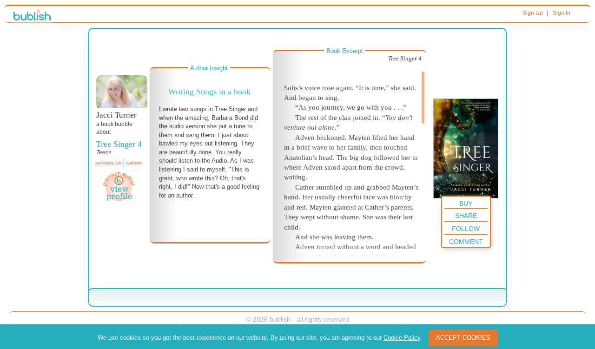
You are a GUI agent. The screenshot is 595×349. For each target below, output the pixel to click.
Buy (465, 203)
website (134, 162)
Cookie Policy (401, 337)
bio (119, 162)
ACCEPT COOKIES (463, 337)
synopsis (104, 162)
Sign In (561, 13)
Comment (466, 241)
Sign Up (532, 13)
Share (466, 215)
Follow (466, 228)
